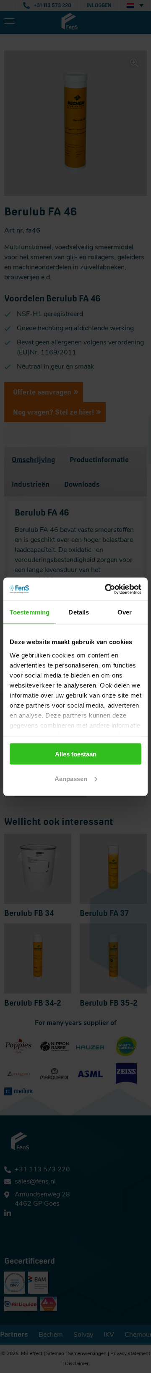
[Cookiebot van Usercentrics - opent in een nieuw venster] (106, 589)
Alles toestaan (75, 754)
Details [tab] (78, 612)
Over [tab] (124, 612)
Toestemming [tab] (29, 612)
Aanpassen (71, 778)
